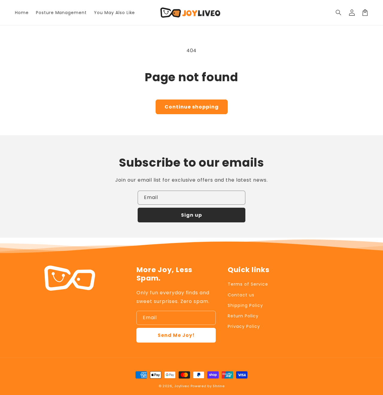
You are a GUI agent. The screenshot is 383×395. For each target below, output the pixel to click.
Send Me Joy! (176, 335)
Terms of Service (248, 284)
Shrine (218, 386)
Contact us (241, 295)
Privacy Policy (244, 326)
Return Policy (243, 316)
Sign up (191, 215)
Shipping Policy (245, 305)
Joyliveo (181, 386)
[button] (338, 12)
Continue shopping (192, 106)
